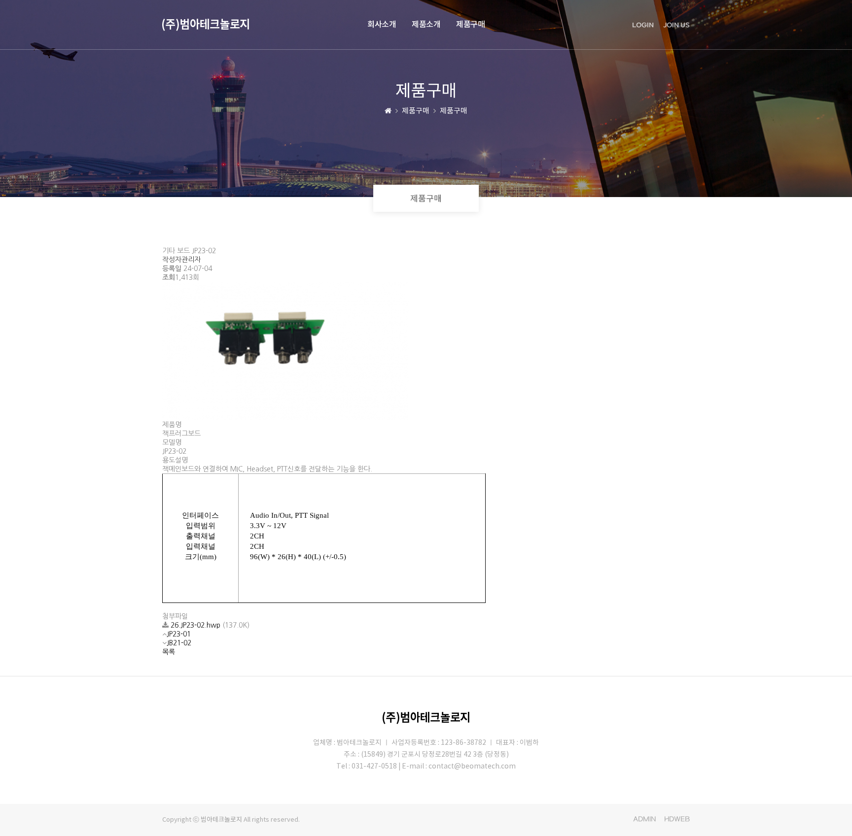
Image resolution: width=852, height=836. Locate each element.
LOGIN (643, 25)
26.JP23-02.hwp (196, 625)
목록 (168, 651)
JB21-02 (179, 642)
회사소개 (381, 24)
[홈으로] (388, 111)
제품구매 (470, 24)
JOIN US (676, 25)
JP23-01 (179, 634)
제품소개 (426, 24)
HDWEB (677, 819)
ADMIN (644, 819)
